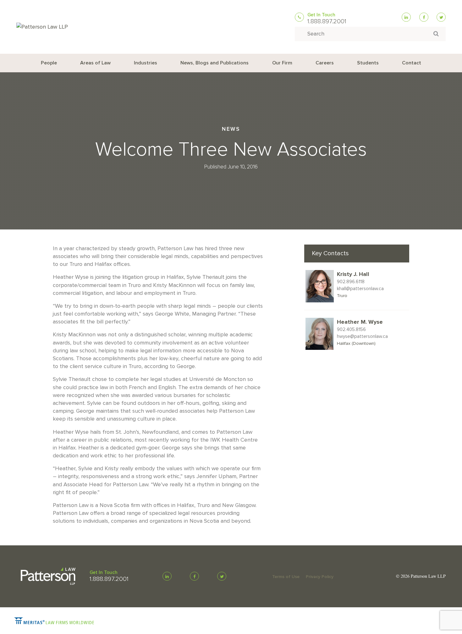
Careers (325, 63)
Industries (145, 63)
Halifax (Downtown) (356, 343)
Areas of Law (95, 63)
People (49, 63)
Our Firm (282, 63)
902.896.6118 (351, 281)
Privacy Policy (319, 576)
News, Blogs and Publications (214, 63)
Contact (411, 63)
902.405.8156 (351, 329)
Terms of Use (286, 576)
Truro (342, 295)
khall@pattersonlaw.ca (360, 288)
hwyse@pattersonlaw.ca (362, 336)
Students (368, 63)
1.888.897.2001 (326, 21)
